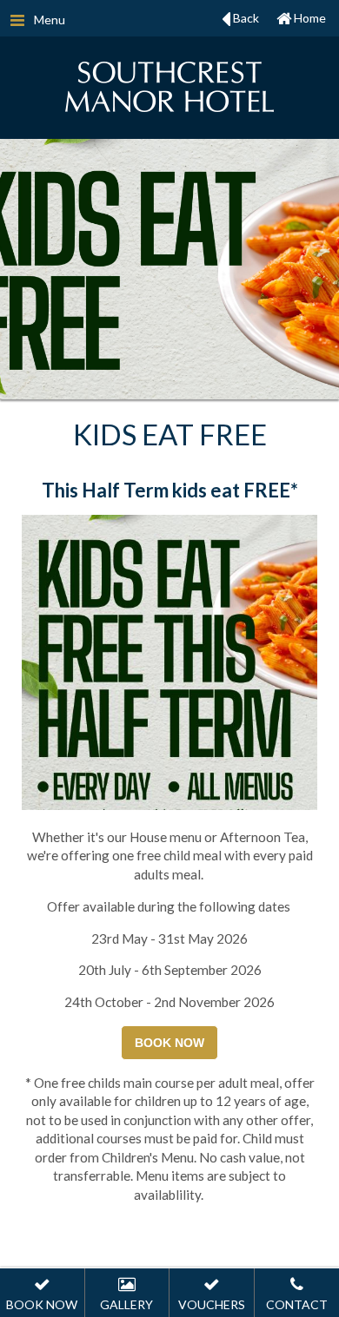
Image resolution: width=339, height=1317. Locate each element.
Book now (169, 1043)
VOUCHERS (211, 1304)
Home (308, 17)
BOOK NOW (41, 1304)
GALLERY (126, 1304)
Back (244, 17)
